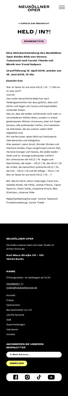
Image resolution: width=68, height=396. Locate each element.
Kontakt (10, 295)
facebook (15, 377)
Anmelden (17, 363)
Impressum (12, 329)
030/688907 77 (14, 284)
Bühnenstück (34, 41)
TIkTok (39, 377)
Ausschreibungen (15, 324)
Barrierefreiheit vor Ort (19, 310)
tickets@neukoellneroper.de (21, 287)
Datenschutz (13, 305)
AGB (8, 319)
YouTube (51, 377)
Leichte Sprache (15, 315)
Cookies (10, 334)
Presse (10, 300)
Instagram (27, 377)
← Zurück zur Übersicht (34, 24)
